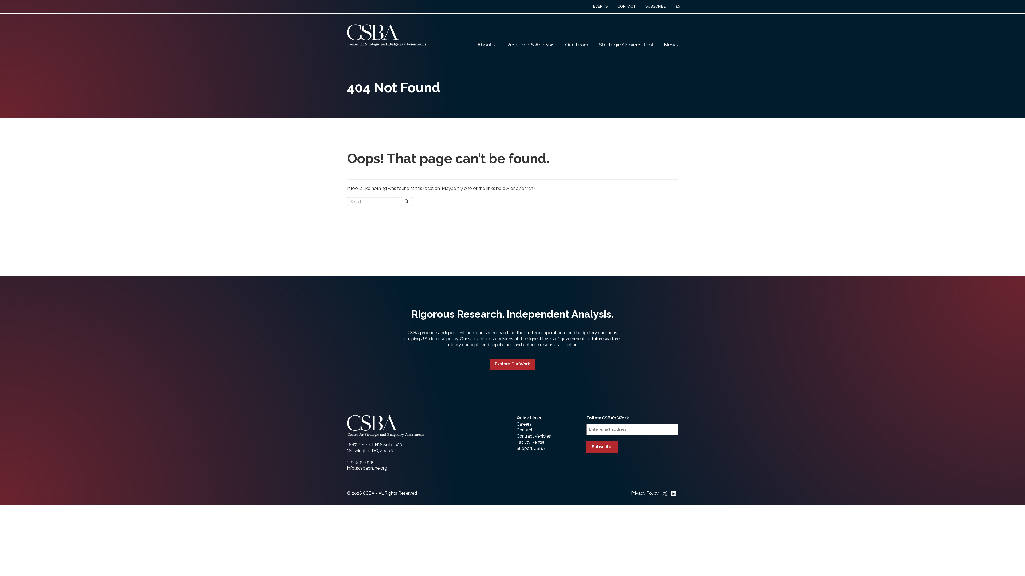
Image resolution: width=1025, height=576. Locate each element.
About (485, 44)
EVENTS (600, 6)
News (671, 44)
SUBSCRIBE (655, 6)
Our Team (576, 44)
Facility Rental (530, 442)
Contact (525, 430)
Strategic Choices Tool (626, 44)
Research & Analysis (530, 44)
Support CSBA (531, 448)
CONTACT (626, 6)
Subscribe (602, 446)
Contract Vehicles (534, 436)
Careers (524, 424)
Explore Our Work (512, 364)
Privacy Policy (645, 493)
